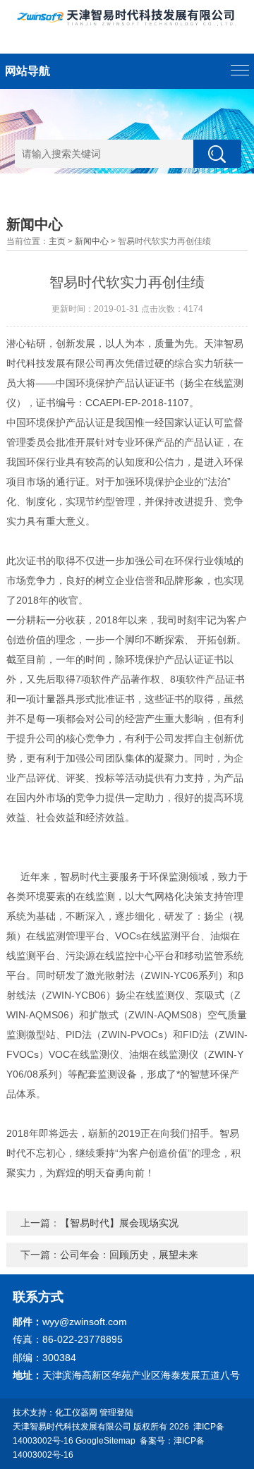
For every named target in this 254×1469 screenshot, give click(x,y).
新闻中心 (92, 241)
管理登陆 (116, 1413)
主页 (57, 241)
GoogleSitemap (105, 1441)
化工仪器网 (76, 1413)
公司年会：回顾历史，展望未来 (129, 1254)
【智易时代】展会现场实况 (119, 1223)
